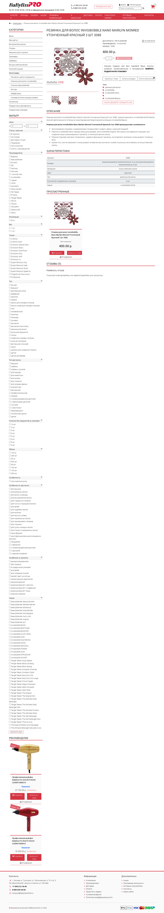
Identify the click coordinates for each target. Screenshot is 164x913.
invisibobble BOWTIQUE (20, 628)
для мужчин (16, 512)
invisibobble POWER (19, 648)
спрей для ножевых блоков (22, 338)
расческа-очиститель (20, 326)
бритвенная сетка (18, 291)
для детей (15, 506)
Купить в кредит (129, 78)
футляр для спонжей (19, 344)
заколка (14, 297)
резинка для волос (19, 329)
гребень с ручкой (18, 369)
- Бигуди (13, 89)
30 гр (13, 458)
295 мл (14, 455)
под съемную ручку (19, 481)
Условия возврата (93, 894)
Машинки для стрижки (18, 52)
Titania (14, 204)
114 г (13, 228)
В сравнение (27, 802)
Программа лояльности (133, 883)
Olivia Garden (16, 189)
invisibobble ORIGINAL (20, 646)
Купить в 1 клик (34, 796)
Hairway (14, 168)
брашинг (14, 288)
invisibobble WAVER (19, 657)
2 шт (13, 427)
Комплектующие (16, 69)
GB (12, 165)
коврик (14, 299)
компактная (16, 387)
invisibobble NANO (18, 643)
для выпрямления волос (21, 498)
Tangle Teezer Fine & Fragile (22, 681)
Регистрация (135, 4)
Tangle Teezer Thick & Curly (21, 722)
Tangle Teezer (16, 198)
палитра (14, 314)
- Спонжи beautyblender (19, 85)
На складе (15, 137)
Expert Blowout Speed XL (21, 271)
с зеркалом (15, 544)
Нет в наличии (17, 146)
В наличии (15, 134)
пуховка (14, 320)
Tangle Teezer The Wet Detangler (24, 716)
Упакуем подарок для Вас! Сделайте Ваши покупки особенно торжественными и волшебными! (129, 69)
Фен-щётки (13, 40)
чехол (13, 347)
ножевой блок (17, 311)
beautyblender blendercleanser (23, 604)
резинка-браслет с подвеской (23, 588)
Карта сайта (128, 891)
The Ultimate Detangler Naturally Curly (26, 728)
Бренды (24, 15)
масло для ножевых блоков (22, 302)
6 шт (13, 439)
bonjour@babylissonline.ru (22, 893)
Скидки (34, 15)
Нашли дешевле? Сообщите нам (118, 102)
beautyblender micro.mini (21, 616)
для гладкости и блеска (21, 500)
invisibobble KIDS (18, 637)
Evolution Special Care (20, 244)
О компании (76, 16)
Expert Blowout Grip (19, 262)
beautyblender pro (18, 622)
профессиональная (19, 393)
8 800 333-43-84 (79, 8)
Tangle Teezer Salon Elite (20, 690)
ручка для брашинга (19, 332)
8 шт (13, 442)
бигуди (14, 285)
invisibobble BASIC (18, 625)
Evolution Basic (17, 247)
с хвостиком (16, 407)
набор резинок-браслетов (22, 579)
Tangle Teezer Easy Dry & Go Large (24, 678)
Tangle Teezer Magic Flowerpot (23, 684)
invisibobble (15, 177)
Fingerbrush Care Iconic (20, 274)
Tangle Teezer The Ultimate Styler (24, 713)
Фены (11, 36)
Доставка (88, 15)
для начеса (15, 378)
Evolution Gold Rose (19, 250)
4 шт (13, 433)
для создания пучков (20, 573)
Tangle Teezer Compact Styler (22, 672)
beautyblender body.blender (22, 610)
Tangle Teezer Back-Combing (22, 663)
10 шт (13, 424)
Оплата (98, 15)
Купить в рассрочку (146, 78)
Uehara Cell (15, 209)
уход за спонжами (18, 341)
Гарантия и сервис (110, 16)
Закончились (125, 58)
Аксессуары (17, 23)
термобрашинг (17, 410)
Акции (43, 15)
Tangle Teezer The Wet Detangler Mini (25, 719)
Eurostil (14, 162)
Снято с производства (20, 149)
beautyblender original (20, 619)
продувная (15, 542)
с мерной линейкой (19, 553)
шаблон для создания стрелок (23, 350)
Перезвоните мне (103, 7)
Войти (123, 4)
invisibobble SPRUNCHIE (20, 654)
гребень (14, 366)
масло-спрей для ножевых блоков (25, 305)
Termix (13, 201)
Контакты (149, 15)
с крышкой (15, 550)
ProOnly (14, 195)
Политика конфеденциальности (99, 897)
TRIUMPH (15, 206)
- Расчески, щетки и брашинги (22, 77)
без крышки (16, 489)
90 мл (13, 464)
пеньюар (14, 317)
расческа (15, 323)
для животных (17, 375)
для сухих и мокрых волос (22, 527)
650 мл (14, 461)
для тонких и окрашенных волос (24, 530)
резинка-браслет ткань (20, 591)
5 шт (13, 436)
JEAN (13, 183)
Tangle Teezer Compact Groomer (24, 669)
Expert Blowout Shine (19, 268)
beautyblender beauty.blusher (22, 601)
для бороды (16, 372)
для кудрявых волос (19, 509)
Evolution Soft (16, 256)
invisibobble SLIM (18, 651)
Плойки (12, 48)
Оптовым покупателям (129, 16)
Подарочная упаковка (18, 110)
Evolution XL (16, 259)
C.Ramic (14, 239)
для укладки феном (19, 384)
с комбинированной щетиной (23, 399)
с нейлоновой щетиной (20, 402)
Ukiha (13, 212)
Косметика (13, 101)
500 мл (14, 473)
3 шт (13, 430)
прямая (14, 396)
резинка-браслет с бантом (22, 585)
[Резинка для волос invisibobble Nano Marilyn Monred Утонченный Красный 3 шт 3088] (56, 100)
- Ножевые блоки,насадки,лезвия (23, 97)
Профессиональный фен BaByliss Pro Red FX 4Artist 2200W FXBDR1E (23, 841)
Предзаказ (15, 143)
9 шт (13, 445)
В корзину (18, 795)
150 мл (14, 470)
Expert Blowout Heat (19, 265)
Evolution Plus (16, 253)
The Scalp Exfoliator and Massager (25, 725)
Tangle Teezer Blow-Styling (21, 666)
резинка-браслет (18, 582)
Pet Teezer (15, 192)
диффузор (15, 294)
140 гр (13, 452)
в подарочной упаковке (21, 567)
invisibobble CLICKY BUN (21, 634)
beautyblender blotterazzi (21, 607)
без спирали (16, 564)
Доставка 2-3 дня (18, 140)
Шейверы (13, 60)
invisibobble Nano (112, 93)
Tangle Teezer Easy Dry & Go (22, 675)
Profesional (15, 277)
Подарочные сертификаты (20, 106)
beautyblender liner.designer (22, 613)
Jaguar (14, 180)
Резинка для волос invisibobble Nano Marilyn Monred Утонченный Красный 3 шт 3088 (65, 235)
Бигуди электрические (18, 64)
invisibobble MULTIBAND (20, 640)
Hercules (14, 171)
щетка (13, 353)
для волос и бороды (19, 495)
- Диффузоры (15, 93)
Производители (92, 883)
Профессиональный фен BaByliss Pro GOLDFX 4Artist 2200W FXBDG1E (24, 780)
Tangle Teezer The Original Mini (23, 696)
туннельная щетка (18, 413)
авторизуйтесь (63, 275)
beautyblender (16, 159)
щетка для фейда (18, 356)
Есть (13, 220)
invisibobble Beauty (112, 98)
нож (12, 308)
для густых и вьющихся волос (23, 503)
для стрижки (16, 381)
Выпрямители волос (17, 44)
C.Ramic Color (16, 241)
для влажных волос (19, 492)
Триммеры (13, 56)
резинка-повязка (18, 594)
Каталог (14, 15)
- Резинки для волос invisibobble (23, 81)
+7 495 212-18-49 (80, 5)
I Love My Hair (16, 174)
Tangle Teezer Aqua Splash (21, 660)
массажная (16, 390)
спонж (13, 335)
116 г (13, 231)
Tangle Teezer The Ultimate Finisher (25, 710)
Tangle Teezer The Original (21, 693)
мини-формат (16, 533)
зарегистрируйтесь (82, 275)
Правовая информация (55, 16)
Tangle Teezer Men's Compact (22, 687)
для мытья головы (19, 515)
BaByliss (14, 156)
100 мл (14, 467)
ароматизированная (19, 561)
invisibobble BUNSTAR (20, 631)
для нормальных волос (21, 518)
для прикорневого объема (22, 521)
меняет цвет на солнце (20, 576)
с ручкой (14, 405)
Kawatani (15, 186)
